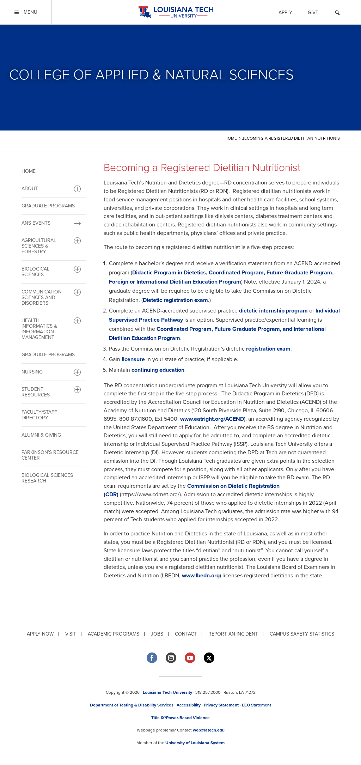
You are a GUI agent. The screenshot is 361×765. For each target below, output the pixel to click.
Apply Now (40, 634)
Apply (285, 13)
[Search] (337, 13)
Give (313, 13)
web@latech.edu (209, 730)
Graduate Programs (48, 206)
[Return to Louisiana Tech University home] (175, 12)
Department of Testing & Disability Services (131, 705)
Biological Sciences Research (47, 478)
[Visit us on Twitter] (209, 657)
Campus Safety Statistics (302, 634)
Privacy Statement (221, 705)
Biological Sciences (35, 272)
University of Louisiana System (195, 742)
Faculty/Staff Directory (39, 415)
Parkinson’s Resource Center (50, 455)
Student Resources (36, 392)
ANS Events (36, 223)
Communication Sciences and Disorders (42, 297)
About (30, 189)
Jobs (157, 634)
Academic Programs (113, 634)
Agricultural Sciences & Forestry (39, 246)
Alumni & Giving (41, 435)
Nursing (32, 372)
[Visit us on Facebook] (152, 657)
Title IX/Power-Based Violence (180, 717)
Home (29, 171)
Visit (70, 634)
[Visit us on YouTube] (190, 657)
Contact (186, 634)
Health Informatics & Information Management (39, 328)
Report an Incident (233, 634)
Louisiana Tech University (167, 692)
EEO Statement (256, 705)
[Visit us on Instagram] (171, 657)
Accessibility (189, 705)
